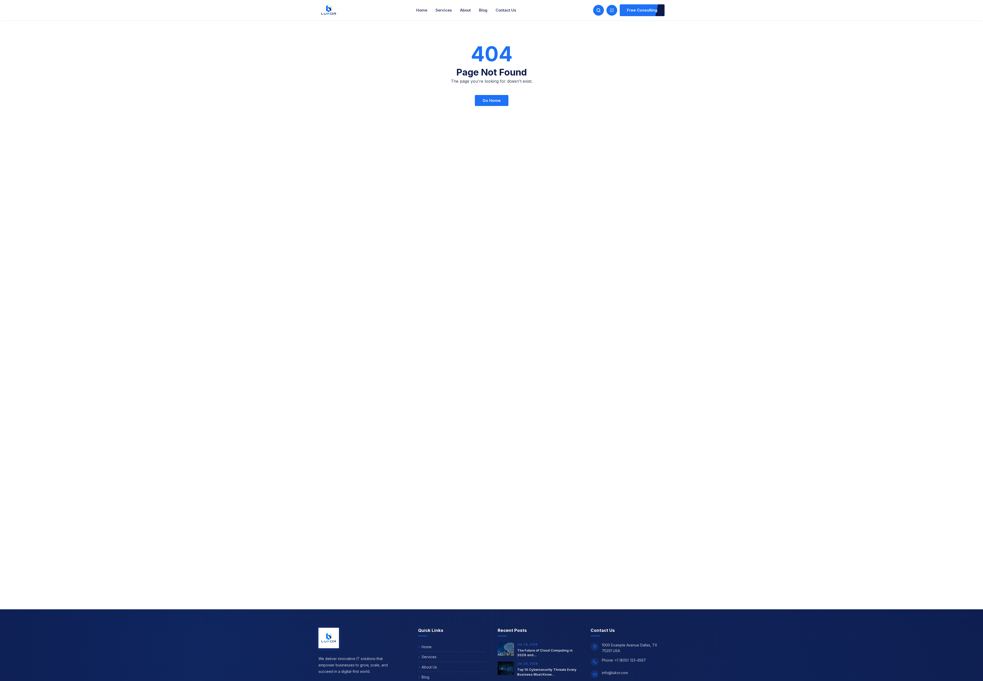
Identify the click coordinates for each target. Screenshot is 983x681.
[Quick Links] (611, 10)
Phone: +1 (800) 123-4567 (624, 660)
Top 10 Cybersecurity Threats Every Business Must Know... (546, 671)
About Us (429, 667)
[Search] (598, 10)
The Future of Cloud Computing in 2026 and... (545, 652)
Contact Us (506, 10)
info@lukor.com (615, 673)
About (465, 10)
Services (443, 10)
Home (421, 10)
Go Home (492, 100)
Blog (483, 10)
